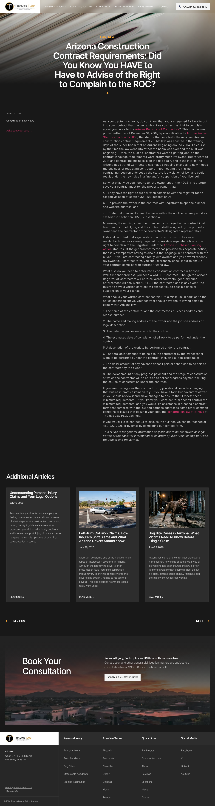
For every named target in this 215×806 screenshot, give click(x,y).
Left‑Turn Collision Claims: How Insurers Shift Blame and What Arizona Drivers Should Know (103, 537)
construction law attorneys (185, 411)
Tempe (107, 797)
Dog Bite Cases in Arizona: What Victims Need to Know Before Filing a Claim (174, 537)
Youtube (185, 773)
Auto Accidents (72, 758)
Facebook (186, 750)
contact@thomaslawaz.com (18, 787)
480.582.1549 (11, 790)
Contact (146, 797)
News (145, 789)
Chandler (108, 766)
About (145, 766)
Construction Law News (20, 120)
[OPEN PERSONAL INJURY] (66, 7)
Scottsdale (108, 758)
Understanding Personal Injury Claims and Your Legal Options (33, 495)
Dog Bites (69, 766)
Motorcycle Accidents (76, 773)
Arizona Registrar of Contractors (157, 129)
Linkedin (185, 766)
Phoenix (107, 750)
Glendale (108, 781)
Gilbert (106, 773)
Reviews (146, 773)
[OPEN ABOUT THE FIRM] (133, 7)
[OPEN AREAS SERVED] (154, 7)
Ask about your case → (19, 130)
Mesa (106, 789)
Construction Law (151, 758)
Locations (147, 781)
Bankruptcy (148, 750)
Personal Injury (72, 750)
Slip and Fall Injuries (74, 781)
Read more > (17, 596)
